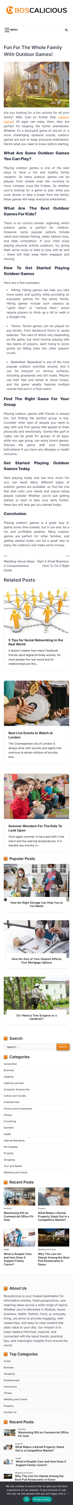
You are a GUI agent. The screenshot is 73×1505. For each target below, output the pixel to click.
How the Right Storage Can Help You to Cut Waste (36, 904)
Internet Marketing (14, 1140)
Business (9, 1070)
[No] (68, 1493)
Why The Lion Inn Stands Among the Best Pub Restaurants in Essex (53, 1259)
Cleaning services (14, 1083)
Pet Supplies (11, 1146)
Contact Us (10, 1412)
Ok (26, 1499)
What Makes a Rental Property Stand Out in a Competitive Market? (53, 1216)
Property (8, 1153)
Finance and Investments (18, 1108)
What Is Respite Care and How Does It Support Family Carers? (18, 1259)
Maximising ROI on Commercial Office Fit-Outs (19, 1216)
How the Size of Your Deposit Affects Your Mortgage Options (37, 960)
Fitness (8, 1115)
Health (7, 1134)
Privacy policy (42, 1499)
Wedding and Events (15, 1172)
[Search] (66, 30)
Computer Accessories (17, 1089)
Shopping (9, 1159)
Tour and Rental (13, 1166)
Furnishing (10, 1121)
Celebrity (9, 1076)
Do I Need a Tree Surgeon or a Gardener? (36, 1017)
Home (7, 1361)
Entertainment (11, 1102)
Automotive (10, 1064)
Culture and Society (15, 1095)
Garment (8, 1127)
